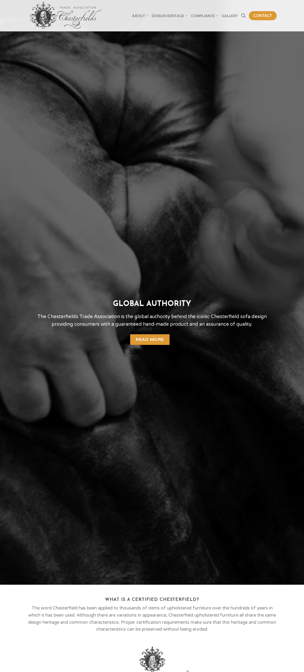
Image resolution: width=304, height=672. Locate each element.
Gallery (230, 16)
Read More (150, 339)
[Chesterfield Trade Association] (70, 15)
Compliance (203, 16)
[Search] (243, 15)
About (138, 16)
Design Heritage (168, 16)
